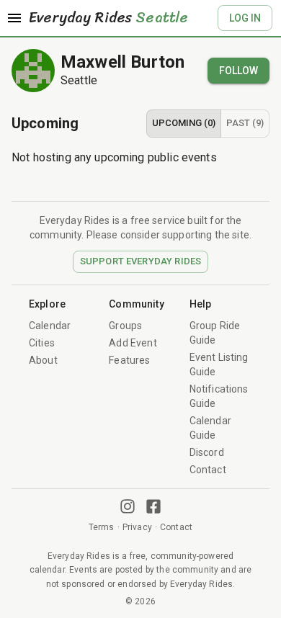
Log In (245, 18)
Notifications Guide (219, 396)
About (43, 360)
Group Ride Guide (215, 333)
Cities (42, 343)
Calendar (50, 325)
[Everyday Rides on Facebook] (153, 506)
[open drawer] (14, 18)
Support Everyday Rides (140, 261)
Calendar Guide (210, 428)
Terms (102, 527)
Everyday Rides (108, 18)
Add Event (132, 343)
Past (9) (245, 122)
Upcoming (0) (183, 122)
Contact (207, 469)
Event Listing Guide (219, 364)
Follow (238, 70)
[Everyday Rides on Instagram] (127, 506)
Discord (206, 452)
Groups (125, 325)
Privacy (137, 527)
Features (129, 360)
